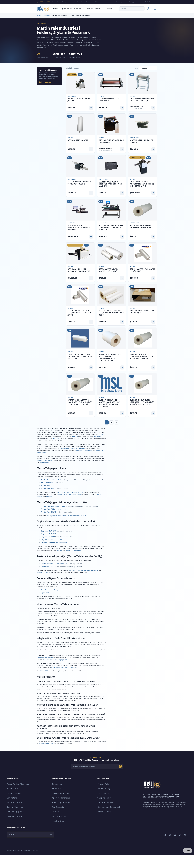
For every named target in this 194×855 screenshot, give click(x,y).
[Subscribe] (51, 834)
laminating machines (73, 550)
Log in (155, 2)
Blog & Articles (59, 816)
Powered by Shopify (31, 850)
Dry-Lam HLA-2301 (48, 531)
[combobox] (131, 8)
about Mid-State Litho (59, 667)
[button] (66, 8)
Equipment (46, 15)
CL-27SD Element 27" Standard (54, 543)
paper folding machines (83, 450)
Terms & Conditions (106, 802)
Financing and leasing (45, 460)
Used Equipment (14, 816)
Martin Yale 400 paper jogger (53, 506)
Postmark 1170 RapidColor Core (54, 564)
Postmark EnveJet (48, 567)
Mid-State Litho (18, 850)
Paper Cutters (13, 788)
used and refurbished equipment (55, 660)
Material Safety (104, 812)
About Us (56, 788)
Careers (56, 812)
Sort (136, 68)
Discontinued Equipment (108, 807)
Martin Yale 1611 (47, 486)
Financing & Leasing (61, 802)
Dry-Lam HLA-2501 (48, 534)
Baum (99, 494)
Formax (39, 496)
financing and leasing (47, 743)
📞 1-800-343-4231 (43, 2)
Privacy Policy (104, 784)
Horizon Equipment (15, 812)
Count (101, 434)
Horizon (49, 496)
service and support (53, 652)
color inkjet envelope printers (87, 570)
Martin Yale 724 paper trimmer (53, 509)
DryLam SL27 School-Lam (51, 540)
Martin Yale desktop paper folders (73, 448)
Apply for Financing (61, 798)
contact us (73, 667)
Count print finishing (49, 590)
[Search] (142, 8)
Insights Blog (58, 821)
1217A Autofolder (48, 483)
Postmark (97, 436)
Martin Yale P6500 (48, 488)
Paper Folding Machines (18, 784)
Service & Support (130, 2)
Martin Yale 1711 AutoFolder (52, 480)
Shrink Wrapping (14, 802)
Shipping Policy (104, 798)
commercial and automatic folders (69, 494)
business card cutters (78, 515)
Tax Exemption (59, 807)
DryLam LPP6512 (48, 537)
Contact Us (57, 784)
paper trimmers (63, 515)
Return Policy (103, 793)
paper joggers (52, 515)
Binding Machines (15, 807)
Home (39, 15)
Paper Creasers (14, 793)
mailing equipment (43, 572)
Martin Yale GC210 (48, 512)
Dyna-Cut (56, 438)
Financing (119, 2)
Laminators (12, 798)
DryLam (75, 436)
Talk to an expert (45, 82)
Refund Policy (103, 788)
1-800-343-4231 (46, 462)
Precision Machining (144, 2)
